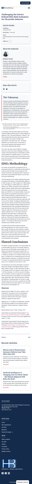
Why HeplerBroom (6, 425)
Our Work (4, 427)
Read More (6, 364)
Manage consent (22, 482)
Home (3, 422)
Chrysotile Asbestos (7, 36)
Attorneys (4, 429)
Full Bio (5, 77)
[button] (29, 7)
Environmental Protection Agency (21, 36)
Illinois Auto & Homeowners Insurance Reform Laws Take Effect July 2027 (14, 352)
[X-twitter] (6, 473)
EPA (4, 38)
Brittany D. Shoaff (8, 59)
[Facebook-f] (3, 473)
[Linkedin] (9, 473)
